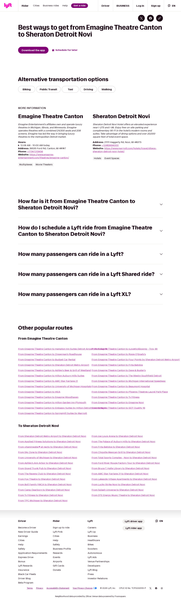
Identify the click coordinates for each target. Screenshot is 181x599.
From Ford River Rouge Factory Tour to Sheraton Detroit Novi (126, 463)
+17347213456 (35, 151)
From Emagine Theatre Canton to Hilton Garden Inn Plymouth (52, 402)
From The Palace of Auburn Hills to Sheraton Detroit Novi (123, 441)
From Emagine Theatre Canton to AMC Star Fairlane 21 (48, 381)
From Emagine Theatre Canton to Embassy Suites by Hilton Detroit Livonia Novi (62, 408)
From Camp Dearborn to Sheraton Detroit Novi (44, 489)
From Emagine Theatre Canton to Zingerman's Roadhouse (50, 354)
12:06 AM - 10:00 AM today (35, 145)
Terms (30, 588)
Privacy (39, 588)
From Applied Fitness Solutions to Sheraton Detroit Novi (49, 441)
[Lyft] (7, 5)
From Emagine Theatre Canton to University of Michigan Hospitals (54, 386)
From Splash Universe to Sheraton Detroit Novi (118, 489)
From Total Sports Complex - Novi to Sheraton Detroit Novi (124, 457)
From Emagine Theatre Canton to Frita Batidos (117, 365)
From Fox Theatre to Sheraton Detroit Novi (41, 479)
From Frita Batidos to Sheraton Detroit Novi (116, 447)
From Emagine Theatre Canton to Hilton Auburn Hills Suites (51, 375)
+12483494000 (110, 145)
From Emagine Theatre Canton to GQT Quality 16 (118, 408)
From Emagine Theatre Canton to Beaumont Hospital (121, 386)
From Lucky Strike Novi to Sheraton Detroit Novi (118, 484)
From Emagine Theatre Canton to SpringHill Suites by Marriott (52, 413)
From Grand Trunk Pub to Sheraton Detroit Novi (44, 468)
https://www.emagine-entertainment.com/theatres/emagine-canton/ (43, 156)
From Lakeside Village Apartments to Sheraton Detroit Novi (124, 479)
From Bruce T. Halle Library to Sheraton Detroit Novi (120, 468)
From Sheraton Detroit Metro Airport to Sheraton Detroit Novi (52, 436)
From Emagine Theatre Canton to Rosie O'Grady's (119, 354)
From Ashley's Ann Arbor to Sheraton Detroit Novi (45, 463)
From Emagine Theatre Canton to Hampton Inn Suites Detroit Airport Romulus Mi (63, 348)
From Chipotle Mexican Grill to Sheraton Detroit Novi (121, 452)
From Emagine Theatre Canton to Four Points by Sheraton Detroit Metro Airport (136, 359)
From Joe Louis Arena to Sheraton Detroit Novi (117, 436)
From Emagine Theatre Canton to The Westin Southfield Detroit (126, 375)
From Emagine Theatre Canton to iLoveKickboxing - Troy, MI (125, 348)
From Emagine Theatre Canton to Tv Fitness (115, 397)
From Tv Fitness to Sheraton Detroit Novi (40, 495)
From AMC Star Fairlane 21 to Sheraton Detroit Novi (120, 473)
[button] (90, 204)
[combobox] (171, 5)
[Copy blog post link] (159, 18)
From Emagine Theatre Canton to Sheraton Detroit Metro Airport (53, 365)
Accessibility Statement (58, 588)
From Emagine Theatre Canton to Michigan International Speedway (129, 381)
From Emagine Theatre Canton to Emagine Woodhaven (48, 397)
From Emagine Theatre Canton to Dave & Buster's (119, 370)
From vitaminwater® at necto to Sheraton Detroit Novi (47, 447)
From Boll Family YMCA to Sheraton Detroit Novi (45, 484)
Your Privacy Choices (82, 588)
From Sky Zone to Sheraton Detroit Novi (40, 452)
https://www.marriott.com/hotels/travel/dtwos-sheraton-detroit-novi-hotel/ (125, 150)
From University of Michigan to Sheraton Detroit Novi (47, 457)
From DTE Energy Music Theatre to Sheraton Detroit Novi (123, 495)
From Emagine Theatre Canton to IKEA (39, 391)
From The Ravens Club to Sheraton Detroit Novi (44, 473)
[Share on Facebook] (150, 18)
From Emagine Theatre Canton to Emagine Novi (118, 402)
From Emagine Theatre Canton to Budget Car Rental (46, 359)
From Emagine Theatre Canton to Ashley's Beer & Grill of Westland (54, 370)
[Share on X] (141, 18)
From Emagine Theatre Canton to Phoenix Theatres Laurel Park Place (130, 391)
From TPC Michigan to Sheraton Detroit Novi (42, 500)
